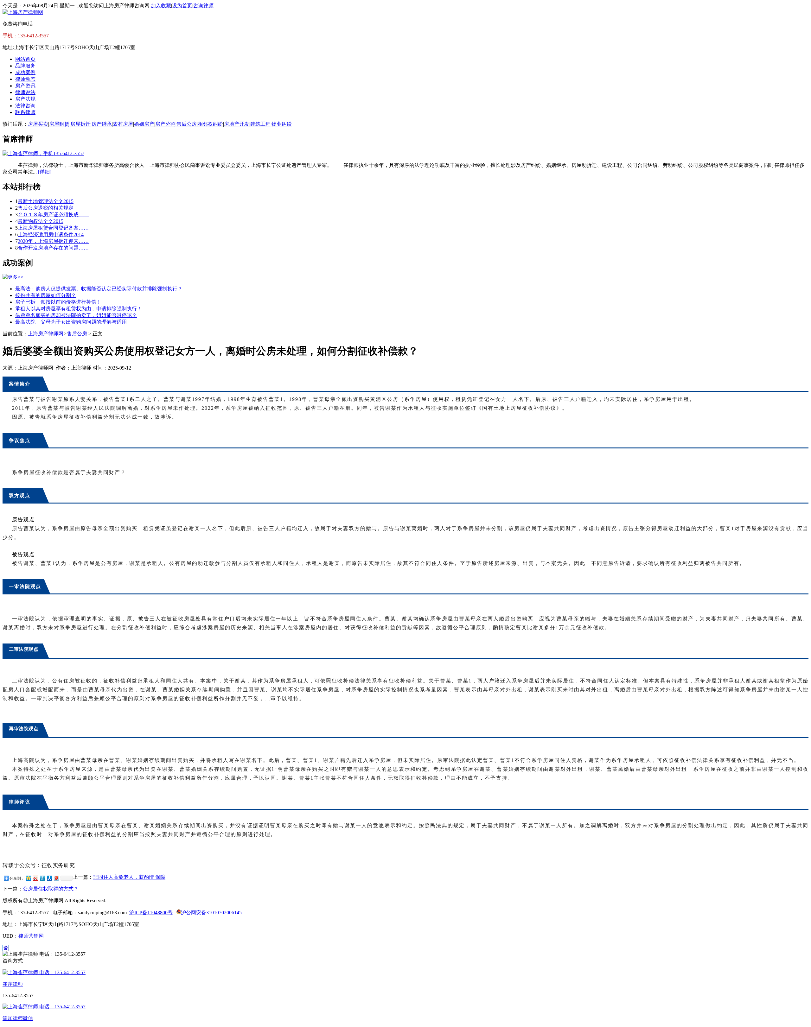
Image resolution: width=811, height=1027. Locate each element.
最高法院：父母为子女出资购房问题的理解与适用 (71, 322)
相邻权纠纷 (210, 124)
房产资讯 (25, 85)
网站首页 (25, 59)
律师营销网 (31, 936)
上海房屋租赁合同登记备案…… (53, 228)
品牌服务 (25, 65)
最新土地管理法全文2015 (45, 201)
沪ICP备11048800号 (151, 912)
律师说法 (25, 92)
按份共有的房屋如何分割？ (45, 295)
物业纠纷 (281, 124)
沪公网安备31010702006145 (211, 912)
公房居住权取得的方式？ (51, 888)
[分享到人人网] (49, 878)
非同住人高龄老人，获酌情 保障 (129, 877)
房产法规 (25, 99)
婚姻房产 (144, 124)
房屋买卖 (38, 124)
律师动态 (25, 79)
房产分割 (165, 124)
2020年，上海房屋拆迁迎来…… (53, 241)
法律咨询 (25, 105)
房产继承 (102, 124)
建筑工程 (260, 124)
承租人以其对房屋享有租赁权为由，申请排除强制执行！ (78, 308)
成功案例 (25, 72)
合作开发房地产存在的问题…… (53, 247)
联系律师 (25, 112)
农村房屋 (123, 124)
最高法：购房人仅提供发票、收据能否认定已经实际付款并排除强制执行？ (98, 288)
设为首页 (182, 5)
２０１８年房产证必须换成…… (53, 214)
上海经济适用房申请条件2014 (51, 234)
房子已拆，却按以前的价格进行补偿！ (58, 302)
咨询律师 (203, 5)
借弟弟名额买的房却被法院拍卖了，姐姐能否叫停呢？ (76, 315)
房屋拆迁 (80, 124)
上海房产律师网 (45, 333)
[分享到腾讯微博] (42, 878)
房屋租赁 (59, 124)
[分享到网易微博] (56, 878)
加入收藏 (161, 5)
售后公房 (186, 124)
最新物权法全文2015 (40, 221)
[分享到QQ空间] (28, 878)
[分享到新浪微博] (35, 878)
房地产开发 (236, 124)
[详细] (44, 171)
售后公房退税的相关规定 (45, 208)
